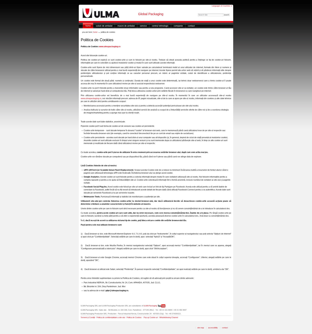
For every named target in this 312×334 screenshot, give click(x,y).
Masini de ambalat (126, 26)
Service (143, 26)
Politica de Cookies (134, 317)
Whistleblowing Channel (168, 317)
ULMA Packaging (150, 306)
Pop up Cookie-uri (151, 317)
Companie (178, 26)
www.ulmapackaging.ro (91, 98)
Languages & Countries (222, 6)
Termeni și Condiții (88, 317)
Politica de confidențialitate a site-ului (111, 317)
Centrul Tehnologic (160, 26)
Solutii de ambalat (104, 26)
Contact (191, 26)
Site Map (200, 328)
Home (88, 26)
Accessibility (213, 328)
